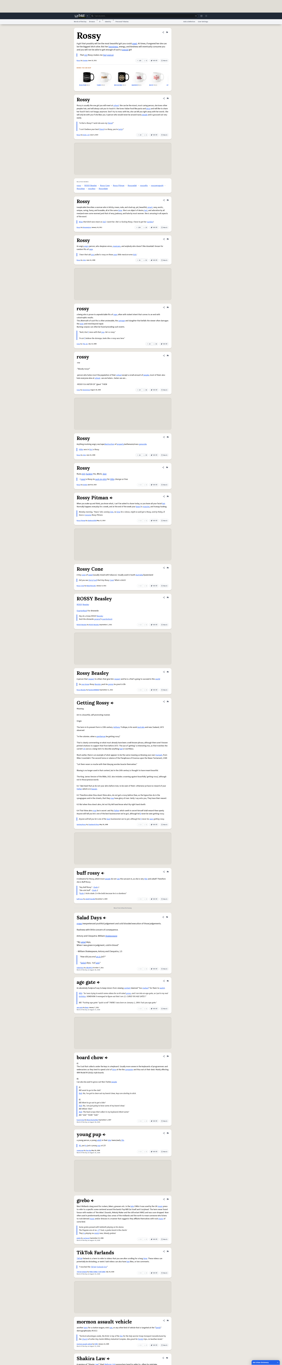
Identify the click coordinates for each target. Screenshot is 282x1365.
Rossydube (103, 188)
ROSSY (79, 604)
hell (104, 221)
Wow (81, 221)
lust (145, 210)
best (108, 819)
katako (85, 485)
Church (85, 1339)
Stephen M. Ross (93, 824)
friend (110, 123)
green (79, 923)
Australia (139, 575)
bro (105, 1267)
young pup (80, 1150)
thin (145, 879)
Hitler (81, 449)
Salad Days (80, 968)
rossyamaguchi (157, 185)
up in (98, 956)
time (120, 210)
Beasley (86, 604)
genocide (143, 444)
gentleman (101, 736)
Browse (92, 22)
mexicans (117, 246)
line (121, 1336)
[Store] (201, 16)
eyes (82, 323)
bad (121, 748)
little (112, 479)
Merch (165, 61)
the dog (88, 1150)
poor (115, 254)
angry (86, 246)
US (84, 748)
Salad (83, 962)
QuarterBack (82, 610)
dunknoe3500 (92, 520)
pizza (148, 108)
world (157, 679)
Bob (80, 1093)
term (86, 1327)
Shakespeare (111, 936)
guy (92, 254)
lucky (120, 129)
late (111, 512)
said (97, 962)
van (110, 1327)
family (158, 1327)
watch (162, 988)
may (112, 798)
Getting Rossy (81, 824)
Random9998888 (93, 690)
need (83, 479)
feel (105, 55)
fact (91, 449)
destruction (109, 444)
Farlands (100, 1267)
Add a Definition (189, 22)
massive (146, 506)
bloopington (87, 227)
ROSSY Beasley (90, 185)
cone (84, 575)
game (128, 993)
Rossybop (81, 188)
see (118, 879)
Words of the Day (80, 22)
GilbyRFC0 (89, 968)
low (128, 1261)
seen (151, 819)
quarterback (107, 619)
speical (110, 55)
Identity (108, 22)
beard (138, 506)
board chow (80, 1120)
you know (85, 684)
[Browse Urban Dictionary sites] (81, 16)
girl (85, 55)
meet (134, 43)
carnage (121, 320)
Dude (96, 887)
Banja (87, 1007)
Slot (105, 473)
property (120, 444)
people (144, 114)
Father (79, 789)
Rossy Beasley (81, 690)
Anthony (116, 727)
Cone (112, 580)
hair (163, 503)
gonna (110, 684)
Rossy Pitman (118, 185)
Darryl (91, 580)
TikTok (79, 1258)
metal (96, 1233)
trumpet (158, 755)
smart (149, 207)
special (125, 49)
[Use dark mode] (206, 16)
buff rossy (80, 899)
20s (122, 1140)
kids (134, 254)
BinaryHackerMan (92, 1120)
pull (95, 580)
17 (98, 1230)
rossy (79, 185)
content (127, 988)
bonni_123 (86, 135)
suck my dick (101, 479)
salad (83, 942)
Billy (80, 993)
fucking (89, 473)
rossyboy (91, 188)
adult (99, 1140)
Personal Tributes (122, 22)
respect (91, 679)
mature (145, 988)
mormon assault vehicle (84, 1344)
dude (82, 893)
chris (84, 260)
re (86, 1145)
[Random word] (195, 16)
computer (129, 1069)
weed (90, 575)
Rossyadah (132, 185)
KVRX (96, 1344)
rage (91, 249)
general (97, 619)
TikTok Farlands (82, 1272)
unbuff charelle (90, 899)
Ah (80, 1145)
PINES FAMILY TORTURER (97, 1272)
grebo (79, 1238)
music (160, 1206)
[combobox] (144, 16)
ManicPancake (91, 586)
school (116, 105)
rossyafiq (144, 185)
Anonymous (86, 390)
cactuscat (86, 1238)
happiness (113, 46)
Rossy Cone (105, 185)
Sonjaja (85, 60)
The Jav (85, 344)
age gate (80, 1007)
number (150, 221)
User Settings (203, 22)
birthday (82, 996)
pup (99, 1145)
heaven (94, 789)
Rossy (79, 60)
